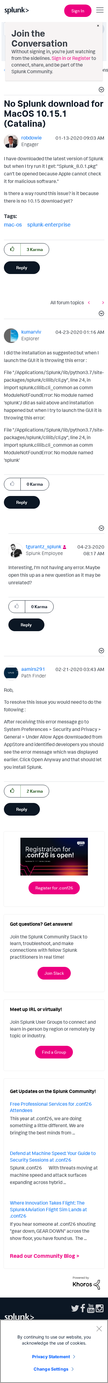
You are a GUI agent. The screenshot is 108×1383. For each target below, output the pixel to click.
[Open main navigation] (100, 10)
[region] (54, 1351)
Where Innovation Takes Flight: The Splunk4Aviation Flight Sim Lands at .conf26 (48, 1209)
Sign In (77, 10)
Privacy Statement (51, 1356)
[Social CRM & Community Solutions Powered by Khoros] (86, 1283)
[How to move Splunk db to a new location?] (101, 302)
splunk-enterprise (48, 224)
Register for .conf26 (54, 887)
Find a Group (54, 1052)
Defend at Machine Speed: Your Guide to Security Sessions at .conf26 (53, 1156)
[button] (100, 90)
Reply (21, 267)
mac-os (13, 224)
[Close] (99, 1329)
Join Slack (54, 973)
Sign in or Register (71, 58)
